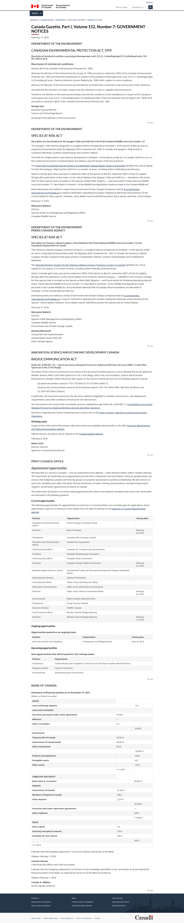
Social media (35, 918)
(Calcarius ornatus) (80, 265)
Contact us (35, 898)
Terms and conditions (84, 918)
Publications (61, 20)
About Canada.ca (67, 918)
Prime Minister (117, 898)
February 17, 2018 (95, 20)
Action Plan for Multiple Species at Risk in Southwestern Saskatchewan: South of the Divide (80, 165)
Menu (35, 13)
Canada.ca (34, 20)
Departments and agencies (41, 902)
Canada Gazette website (91, 433)
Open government (118, 906)
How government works (120, 902)
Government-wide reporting (82, 906)
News (74, 898)
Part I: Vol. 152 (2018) (76, 20)
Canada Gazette (47, 20)
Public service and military (40, 906)
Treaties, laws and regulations (82, 902)
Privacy (97, 918)
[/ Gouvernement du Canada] (50, 7)
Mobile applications (51, 918)
